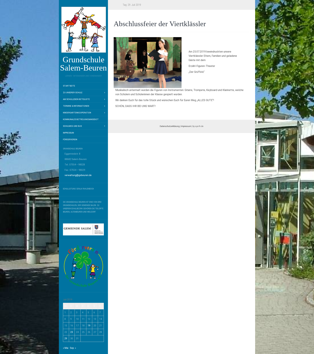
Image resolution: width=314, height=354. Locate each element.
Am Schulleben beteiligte (76, 99)
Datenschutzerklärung (170, 126)
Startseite (69, 86)
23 (71, 332)
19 (89, 325)
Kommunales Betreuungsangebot (81, 119)
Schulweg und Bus (72, 126)
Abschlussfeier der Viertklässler (160, 24)
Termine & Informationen (76, 106)
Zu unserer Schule (72, 92)
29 (65, 338)
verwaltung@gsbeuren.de (78, 175)
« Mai (65, 348)
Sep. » (73, 348)
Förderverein (70, 139)
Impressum (68, 133)
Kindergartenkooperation (77, 113)
